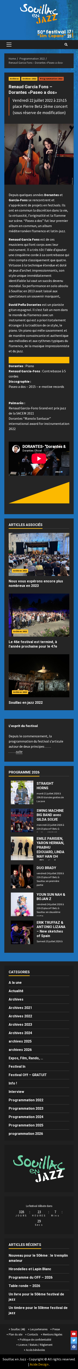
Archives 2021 (20, 1008)
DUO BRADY (46, 868)
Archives (14, 78)
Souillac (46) (18, 1329)
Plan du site (15, 1334)
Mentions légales (52, 1334)
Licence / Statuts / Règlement (35, 1345)
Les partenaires (38, 1329)
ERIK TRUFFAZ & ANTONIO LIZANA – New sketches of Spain (51, 929)
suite (19, 751)
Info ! (13, 1083)
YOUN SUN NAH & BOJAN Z (51, 897)
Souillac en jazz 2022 (26, 703)
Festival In (17, 1066)
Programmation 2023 (26, 1108)
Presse (56, 1329)
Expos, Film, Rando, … (26, 1058)
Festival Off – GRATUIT (28, 1075)
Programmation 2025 (26, 1125)
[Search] (66, 44)
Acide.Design (39, 1364)
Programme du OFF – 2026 (30, 1277)
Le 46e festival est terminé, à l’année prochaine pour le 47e (33, 644)
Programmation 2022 (51, 78)
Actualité (16, 991)
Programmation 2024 (26, 1117)
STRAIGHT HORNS (45, 785)
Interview (16, 1092)
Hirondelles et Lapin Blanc (30, 1269)
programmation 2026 (26, 1134)
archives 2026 (20, 1050)
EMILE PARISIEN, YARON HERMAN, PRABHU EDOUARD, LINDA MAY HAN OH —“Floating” (50, 850)
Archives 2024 (20, 1033)
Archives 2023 (20, 1024)
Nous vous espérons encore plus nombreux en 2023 (36, 583)
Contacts (32, 1334)
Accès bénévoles (35, 1350)
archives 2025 (20, 1041)
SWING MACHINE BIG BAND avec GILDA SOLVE (50, 815)
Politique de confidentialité (35, 1339)
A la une (15, 983)
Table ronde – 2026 (24, 1286)
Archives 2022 (29, 78)
